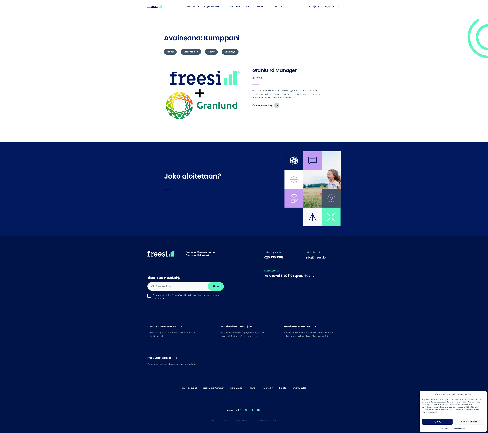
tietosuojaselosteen (208, 295)
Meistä (261, 6)
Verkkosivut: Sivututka (268, 420)
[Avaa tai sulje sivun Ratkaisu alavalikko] (198, 6)
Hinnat (249, 6)
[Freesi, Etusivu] (154, 6)
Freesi (170, 51)
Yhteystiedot (279, 6)
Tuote (211, 51)
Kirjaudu (329, 6)
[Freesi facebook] (246, 410)
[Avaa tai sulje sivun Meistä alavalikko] (267, 6)
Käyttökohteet (212, 6)
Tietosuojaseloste (458, 428)
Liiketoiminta (191, 51)
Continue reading (265, 106)
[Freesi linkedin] (252, 410)
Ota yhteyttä (299, 387)
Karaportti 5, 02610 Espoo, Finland (289, 276)
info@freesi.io (316, 257)
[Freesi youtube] (258, 410)
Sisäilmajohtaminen (213, 387)
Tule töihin (267, 387)
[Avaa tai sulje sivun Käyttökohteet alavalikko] (222, 6)
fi (310, 6)
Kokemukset (234, 6)
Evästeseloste (445, 428)
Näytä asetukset (469, 421)
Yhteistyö (230, 51)
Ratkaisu (191, 6)
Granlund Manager (274, 70)
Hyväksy (437, 421)
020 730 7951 (273, 257)
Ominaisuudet (189, 387)
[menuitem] (192, 6)
